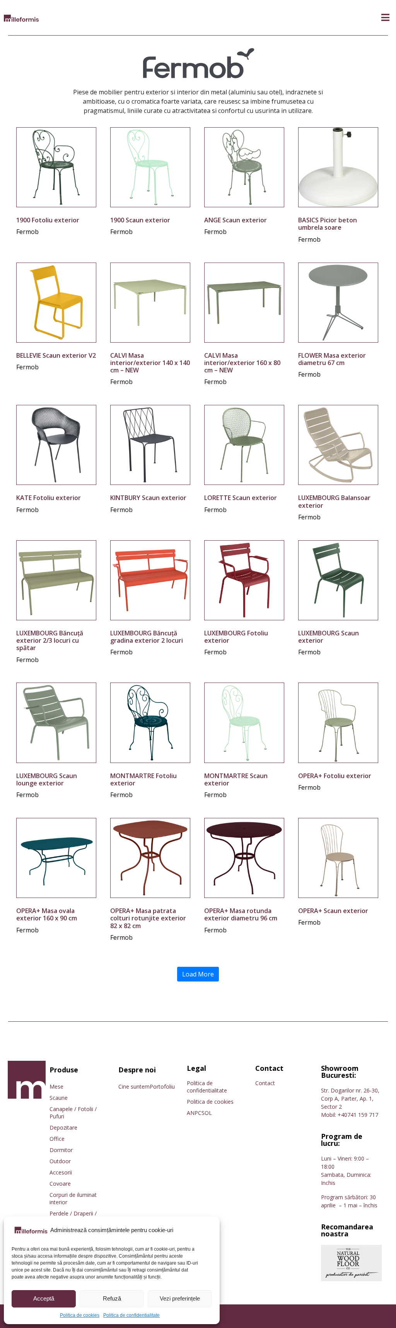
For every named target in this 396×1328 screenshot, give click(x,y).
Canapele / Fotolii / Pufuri (73, 1112)
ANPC (194, 1112)
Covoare (60, 1183)
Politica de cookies (79, 1315)
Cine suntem (134, 1086)
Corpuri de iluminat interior (73, 1198)
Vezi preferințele (180, 1298)
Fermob (27, 231)
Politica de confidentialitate (131, 1315)
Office (57, 1138)
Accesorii (61, 1172)
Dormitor (61, 1150)
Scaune (59, 1097)
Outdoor (60, 1161)
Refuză (112, 1298)
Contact (265, 1083)
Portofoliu (162, 1086)
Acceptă (43, 1298)
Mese (56, 1086)
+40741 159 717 (358, 1114)
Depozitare (63, 1127)
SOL (206, 1112)
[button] (385, 17)
